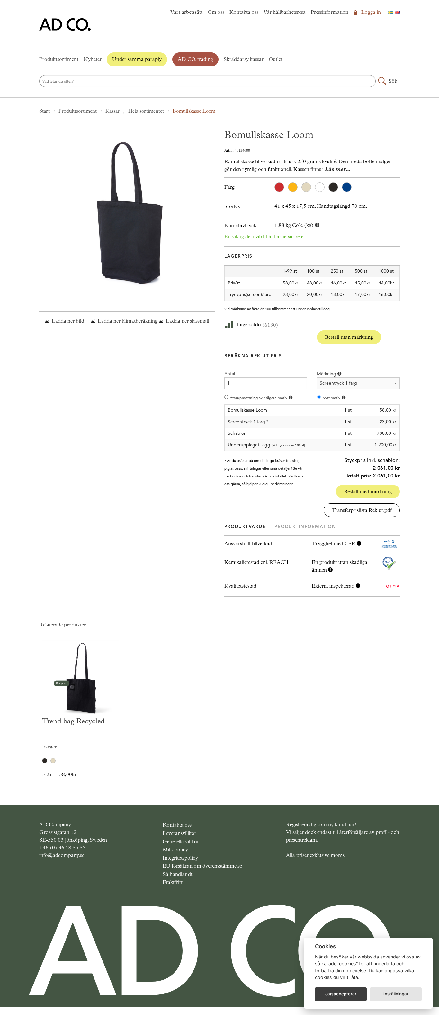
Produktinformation (305, 526)
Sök (393, 81)
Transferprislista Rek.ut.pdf (362, 510)
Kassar (112, 111)
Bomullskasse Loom (194, 111)
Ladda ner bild (68, 321)
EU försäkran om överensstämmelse (202, 866)
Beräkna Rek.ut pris (253, 356)
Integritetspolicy (180, 858)
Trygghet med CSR (334, 543)
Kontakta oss (243, 12)
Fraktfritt (173, 882)
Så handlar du (178, 874)
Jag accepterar (340, 993)
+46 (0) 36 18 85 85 (62, 847)
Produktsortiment (58, 59)
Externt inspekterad (334, 586)
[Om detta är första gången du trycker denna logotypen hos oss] (343, 397)
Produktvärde (244, 526)
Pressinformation (329, 12)
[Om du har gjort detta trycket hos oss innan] (290, 397)
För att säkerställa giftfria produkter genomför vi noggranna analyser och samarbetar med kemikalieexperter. (339, 566)
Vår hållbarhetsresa (285, 12)
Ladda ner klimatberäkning (127, 321)
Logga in (370, 12)
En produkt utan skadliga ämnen (339, 566)
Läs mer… (338, 169)
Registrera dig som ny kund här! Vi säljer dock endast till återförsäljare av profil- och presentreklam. (342, 832)
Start (44, 111)
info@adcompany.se (61, 855)
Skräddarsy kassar (244, 59)
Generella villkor (181, 841)
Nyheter (93, 59)
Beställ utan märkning (349, 337)
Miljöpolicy (175, 849)
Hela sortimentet (146, 111)
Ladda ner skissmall (187, 321)
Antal (229, 374)
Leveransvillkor (179, 833)
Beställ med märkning (368, 491)
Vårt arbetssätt (186, 12)
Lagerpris (238, 256)
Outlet (275, 59)
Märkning (327, 374)
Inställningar (395, 993)
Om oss (216, 12)
